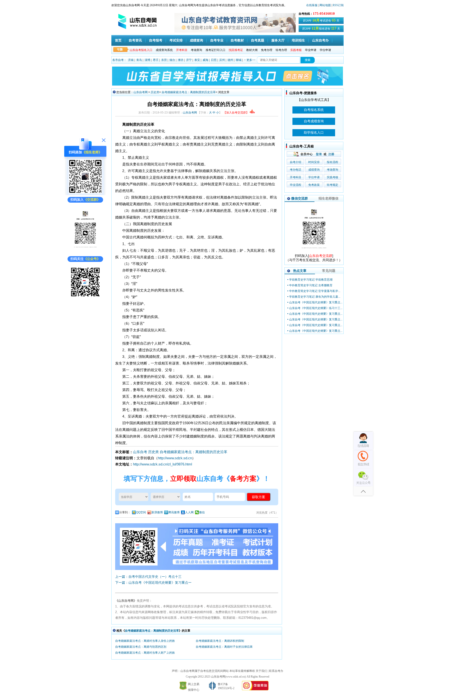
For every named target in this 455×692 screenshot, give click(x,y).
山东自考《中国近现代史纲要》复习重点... (315, 302)
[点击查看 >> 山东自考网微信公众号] (85, 297)
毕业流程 (295, 185)
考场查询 (196, 50)
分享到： (125, 512)
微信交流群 (299, 198)
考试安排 (176, 40)
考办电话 (295, 169)
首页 (118, 40)
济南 (131, 60)
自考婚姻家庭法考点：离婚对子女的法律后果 (224, 646)
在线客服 (312, 5)
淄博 (147, 60)
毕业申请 (310, 50)
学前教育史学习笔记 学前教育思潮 (310, 279)
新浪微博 (157, 512)
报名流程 (332, 162)
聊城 (238, 60)
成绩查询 (196, 40)
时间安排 (314, 162)
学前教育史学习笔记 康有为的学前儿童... (314, 296)
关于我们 (261, 671)
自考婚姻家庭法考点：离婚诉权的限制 (220, 640)
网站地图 (325, 5)
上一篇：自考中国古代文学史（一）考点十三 (148, 576)
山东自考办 (320, 40)
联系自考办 (276, 671)
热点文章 (299, 271)
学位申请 (325, 50)
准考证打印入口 (215, 50)
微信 (202, 512)
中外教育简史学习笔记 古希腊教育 (310, 285)
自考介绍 (295, 162)
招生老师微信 (328, 198)
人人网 (189, 512)
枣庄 (156, 60)
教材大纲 (252, 50)
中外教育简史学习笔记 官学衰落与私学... (314, 291)
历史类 (155, 92)
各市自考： (119, 60)
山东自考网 (140, 92)
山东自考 (140, 452)
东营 (164, 60)
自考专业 (216, 40)
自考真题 (257, 40)
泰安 (197, 60)
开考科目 (295, 177)
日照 (214, 60)
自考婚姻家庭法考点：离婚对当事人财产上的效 (145, 652)
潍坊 (180, 60)
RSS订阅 (338, 5)
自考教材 (237, 40)
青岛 (139, 60)
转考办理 (281, 50)
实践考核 (332, 177)
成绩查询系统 (164, 50)
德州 (230, 60)
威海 (205, 60)
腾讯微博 (174, 512)
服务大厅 (278, 40)
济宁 (189, 60)
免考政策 (314, 185)
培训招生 (298, 40)
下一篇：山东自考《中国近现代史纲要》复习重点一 (153, 582)
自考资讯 (135, 40)
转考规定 (332, 185)
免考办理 (266, 50)
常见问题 (328, 271)
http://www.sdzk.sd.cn (175, 458)
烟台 (172, 60)
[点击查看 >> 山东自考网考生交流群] (85, 251)
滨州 (222, 60)
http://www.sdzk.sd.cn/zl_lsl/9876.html (162, 464)
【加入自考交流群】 (236, 112)
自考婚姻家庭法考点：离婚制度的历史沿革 (189, 92)
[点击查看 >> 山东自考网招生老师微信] (85, 192)
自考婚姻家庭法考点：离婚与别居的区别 (140, 646)
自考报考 (155, 40)
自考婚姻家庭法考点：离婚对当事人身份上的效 (145, 640)
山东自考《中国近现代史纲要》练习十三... (315, 308)
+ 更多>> (249, 60)
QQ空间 (141, 512)
